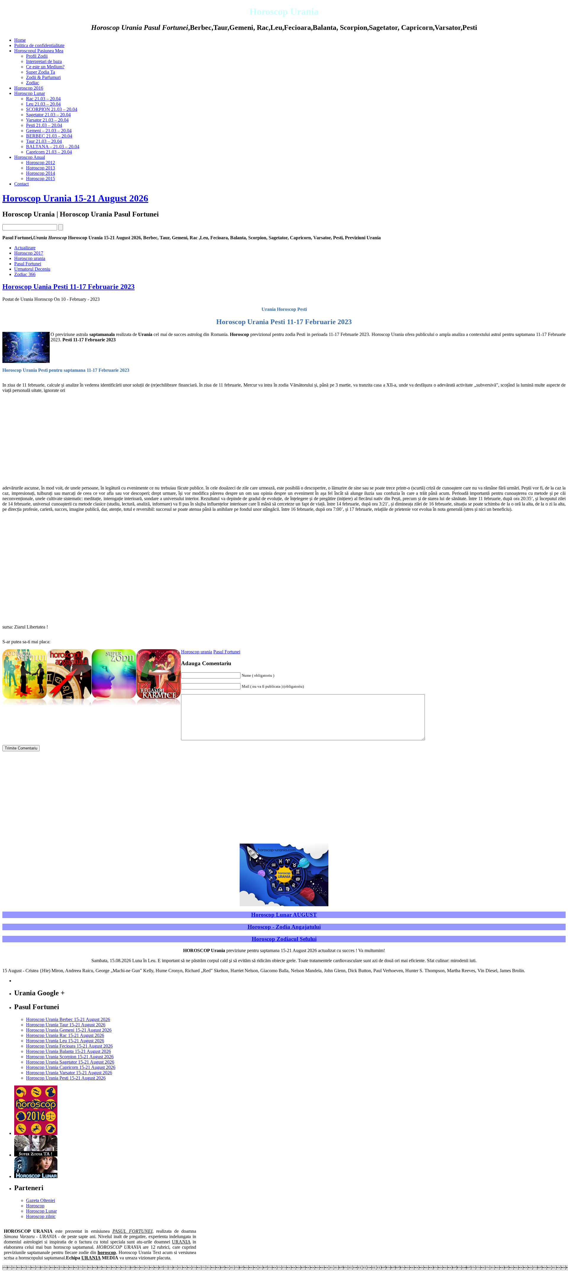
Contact (21, 183)
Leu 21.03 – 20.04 (43, 103)
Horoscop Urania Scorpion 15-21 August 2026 (70, 1056)
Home (20, 40)
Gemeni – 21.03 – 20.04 (49, 130)
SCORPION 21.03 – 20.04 (51, 109)
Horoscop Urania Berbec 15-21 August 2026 (68, 1019)
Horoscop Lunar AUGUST (284, 915)
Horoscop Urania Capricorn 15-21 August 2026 (70, 1067)
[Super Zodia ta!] (35, 1154)
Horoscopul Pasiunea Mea (38, 50)
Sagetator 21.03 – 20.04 (48, 114)
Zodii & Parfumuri (43, 77)
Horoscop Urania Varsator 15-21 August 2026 (69, 1072)
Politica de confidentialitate (39, 45)
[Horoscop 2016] (35, 1133)
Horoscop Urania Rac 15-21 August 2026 (65, 1035)
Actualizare (25, 247)
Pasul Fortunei (27, 263)
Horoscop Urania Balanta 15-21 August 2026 (68, 1051)
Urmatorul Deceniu (32, 269)
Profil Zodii (37, 56)
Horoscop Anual (29, 157)
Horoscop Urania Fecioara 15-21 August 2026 (69, 1046)
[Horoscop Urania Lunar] (35, 1176)
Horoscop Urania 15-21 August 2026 (75, 198)
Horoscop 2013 (40, 167)
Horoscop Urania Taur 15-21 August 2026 (65, 1024)
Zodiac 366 (25, 274)
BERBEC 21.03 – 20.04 (49, 135)
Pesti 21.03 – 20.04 (44, 125)
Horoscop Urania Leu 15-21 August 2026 (65, 1040)
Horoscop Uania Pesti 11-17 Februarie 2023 (68, 286)
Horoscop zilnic (41, 1216)
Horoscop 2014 (40, 173)
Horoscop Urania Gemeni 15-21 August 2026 (69, 1030)
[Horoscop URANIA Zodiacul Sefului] (24, 706)
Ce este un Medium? (45, 66)
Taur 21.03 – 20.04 (44, 141)
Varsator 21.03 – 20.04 (47, 119)
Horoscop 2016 (28, 88)
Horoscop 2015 (40, 178)
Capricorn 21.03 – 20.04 (49, 151)
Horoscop (35, 1205)
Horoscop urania (29, 258)
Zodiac (32, 82)
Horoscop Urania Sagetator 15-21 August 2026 (70, 1061)
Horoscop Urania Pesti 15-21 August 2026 (66, 1077)
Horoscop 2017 (28, 253)
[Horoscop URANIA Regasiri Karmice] (158, 706)
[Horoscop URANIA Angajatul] (69, 706)
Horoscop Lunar (29, 93)
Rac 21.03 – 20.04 (43, 98)
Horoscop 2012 (40, 162)
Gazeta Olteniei (40, 1200)
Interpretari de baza (44, 61)
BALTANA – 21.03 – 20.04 (52, 146)
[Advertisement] (179, 439)
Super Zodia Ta (40, 72)
